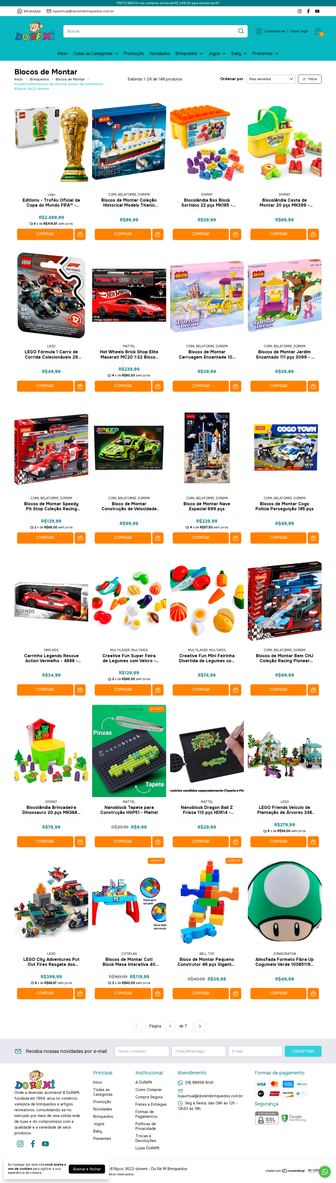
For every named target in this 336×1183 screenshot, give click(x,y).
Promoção (134, 53)
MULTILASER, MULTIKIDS (129, 650)
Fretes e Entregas (151, 1104)
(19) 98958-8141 (199, 1082)
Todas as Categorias (93, 53)
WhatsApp (32, 11)
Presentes (262, 53)
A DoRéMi (143, 1082)
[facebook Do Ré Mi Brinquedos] (308, 11)
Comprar (45, 234)
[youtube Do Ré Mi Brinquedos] (317, 11)
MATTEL (129, 346)
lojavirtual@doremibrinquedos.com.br (83, 11)
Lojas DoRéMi (147, 1148)
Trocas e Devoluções (145, 1138)
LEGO (51, 346)
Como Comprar (148, 1089)
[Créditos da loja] (314, 1171)
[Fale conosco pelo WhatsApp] (325, 1172)
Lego (51, 194)
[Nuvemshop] (285, 1171)
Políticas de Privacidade (145, 1126)
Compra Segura (148, 1097)
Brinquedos (186, 53)
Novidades (159, 53)
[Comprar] (80, 234)
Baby (236, 53)
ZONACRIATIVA (284, 954)
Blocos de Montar (70, 79)
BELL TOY (207, 954)
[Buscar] (240, 31)
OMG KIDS (51, 650)
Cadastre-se (275, 31)
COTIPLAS (129, 954)
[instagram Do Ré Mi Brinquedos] (299, 11)
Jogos (214, 53)
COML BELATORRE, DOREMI (129, 194)
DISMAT (207, 194)
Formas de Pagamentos (146, 1114)
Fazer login (299, 31)
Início (62, 53)
